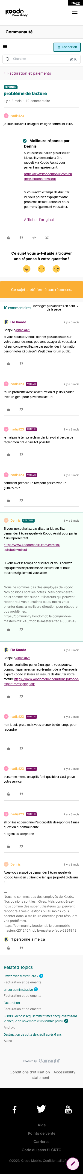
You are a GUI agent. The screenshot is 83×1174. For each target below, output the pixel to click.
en (73, 3)
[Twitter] (41, 1108)
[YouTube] (68, 1109)
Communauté (19, 31)
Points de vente (41, 1133)
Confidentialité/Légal (58, 1160)
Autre (8, 1041)
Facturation (12, 1003)
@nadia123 (22, 330)
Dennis (15, 520)
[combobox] (41, 59)
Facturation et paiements (29, 73)
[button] (74, 12)
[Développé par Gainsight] (41, 1062)
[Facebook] (14, 1109)
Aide (42, 1125)
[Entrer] (7, 59)
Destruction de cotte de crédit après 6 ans (33, 1034)
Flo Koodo (18, 322)
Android (9, 1027)
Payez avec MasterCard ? (21, 976)
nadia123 (17, 116)
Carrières (41, 1141)
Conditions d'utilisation (30, 1072)
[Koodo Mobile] (17, 13)
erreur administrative (18, 989)
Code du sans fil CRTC (41, 1150)
